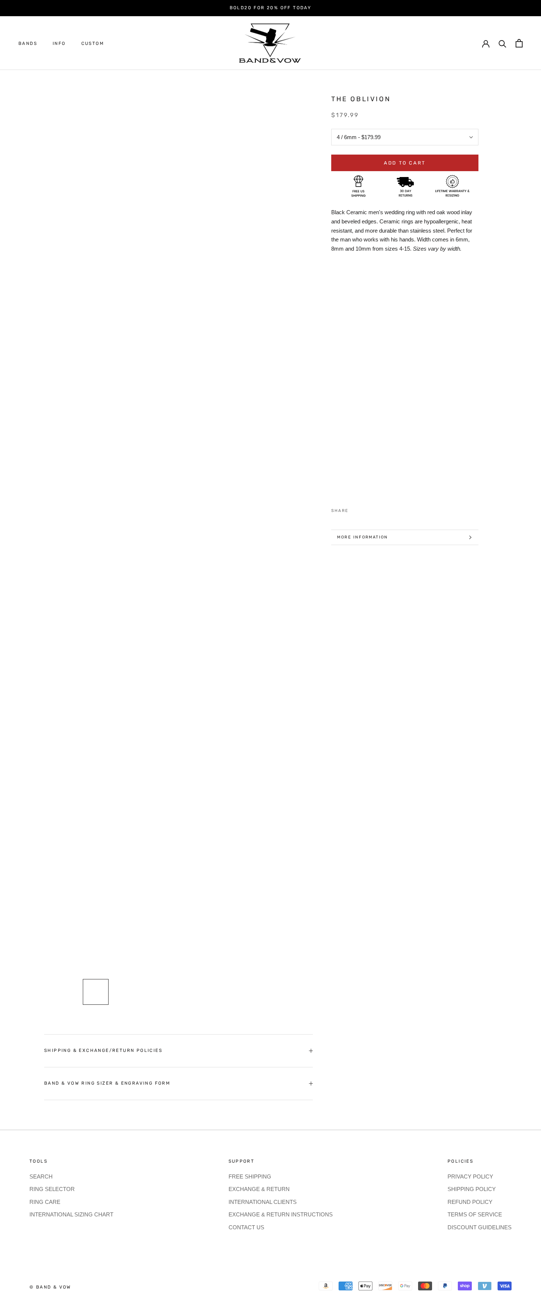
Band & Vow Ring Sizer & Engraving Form (107, 1083)
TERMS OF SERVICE (475, 1214)
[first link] (519, 43)
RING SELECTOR (52, 1189)
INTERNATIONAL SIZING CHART (71, 1214)
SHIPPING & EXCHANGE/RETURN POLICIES (103, 1050)
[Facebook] (355, 509)
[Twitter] (365, 509)
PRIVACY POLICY (470, 1176)
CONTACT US (246, 1227)
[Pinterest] (374, 509)
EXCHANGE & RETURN (259, 1189)
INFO (59, 43)
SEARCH (41, 1176)
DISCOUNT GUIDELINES (480, 1227)
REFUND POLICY (470, 1202)
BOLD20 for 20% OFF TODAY (271, 7)
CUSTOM (92, 43)
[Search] (502, 43)
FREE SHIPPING (250, 1176)
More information (362, 537)
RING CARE (44, 1202)
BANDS (27, 43)
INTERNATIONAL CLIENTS (263, 1202)
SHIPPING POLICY (472, 1189)
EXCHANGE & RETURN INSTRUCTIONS (281, 1214)
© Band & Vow (50, 1287)
